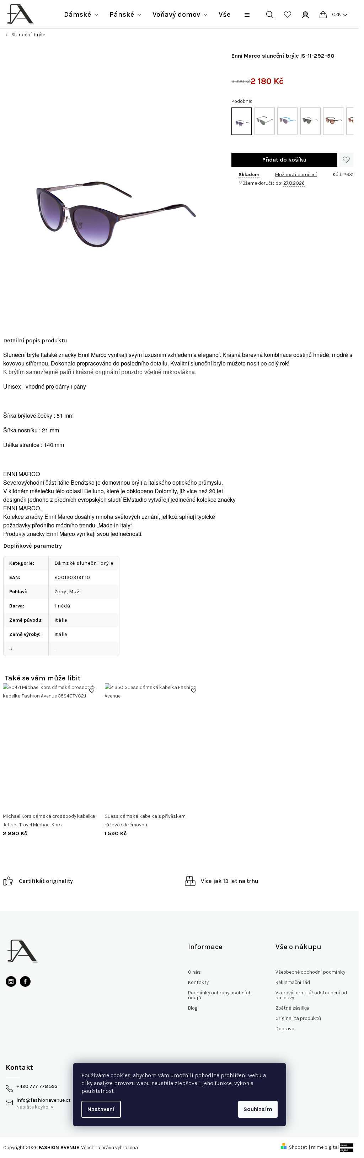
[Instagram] (11, 981)
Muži (75, 592)
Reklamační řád (292, 982)
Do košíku (284, 160)
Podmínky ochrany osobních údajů (220, 995)
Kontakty (198, 982)
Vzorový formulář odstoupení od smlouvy (311, 995)
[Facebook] (25, 981)
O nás (194, 972)
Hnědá (62, 606)
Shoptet (298, 1147)
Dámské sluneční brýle (84, 563)
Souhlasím (257, 1109)
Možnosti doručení (296, 175)
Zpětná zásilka (292, 1008)
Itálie (61, 620)
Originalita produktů (298, 1018)
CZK (336, 14)
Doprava (284, 1029)
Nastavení (101, 1109)
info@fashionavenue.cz (43, 1100)
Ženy (60, 592)
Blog (192, 1008)
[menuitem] (81, 14)
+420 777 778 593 (37, 1086)
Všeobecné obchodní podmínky (310, 972)
